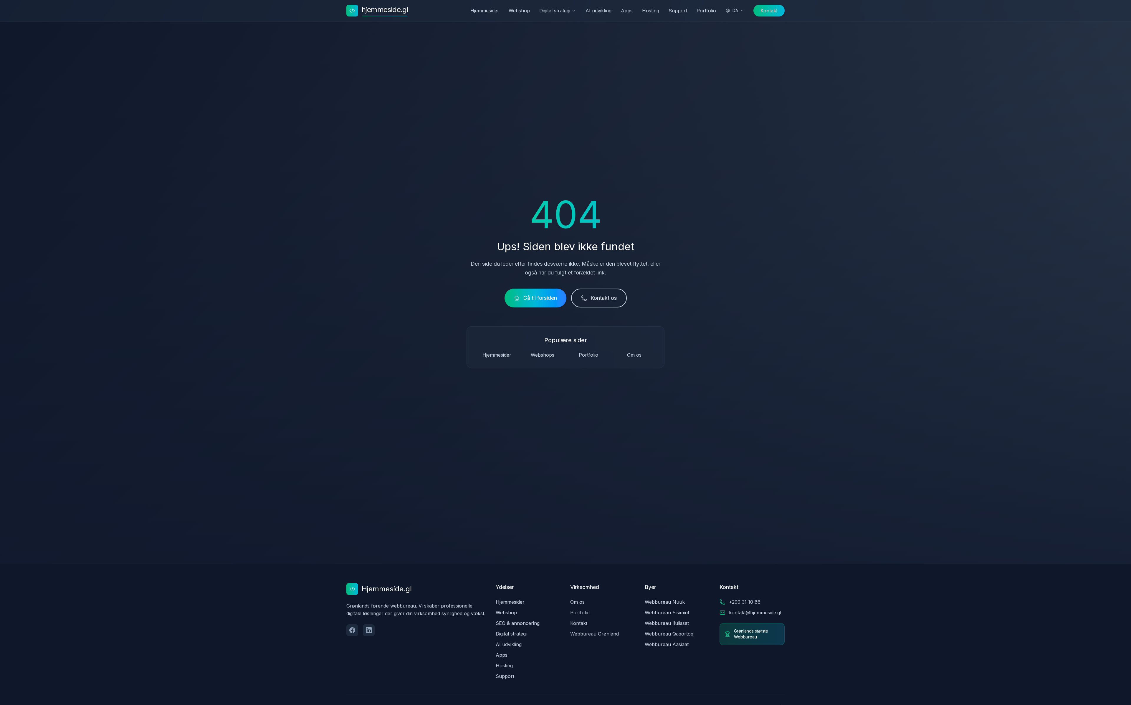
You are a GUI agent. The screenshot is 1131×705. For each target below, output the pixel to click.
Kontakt (769, 11)
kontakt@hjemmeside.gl (755, 612)
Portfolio (706, 11)
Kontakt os (604, 298)
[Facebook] (352, 630)
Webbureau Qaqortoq (669, 634)
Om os (634, 355)
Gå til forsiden (540, 298)
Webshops (542, 355)
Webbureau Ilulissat (667, 623)
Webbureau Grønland (594, 634)
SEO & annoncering (518, 623)
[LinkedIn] (369, 630)
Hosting (650, 11)
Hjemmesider (484, 11)
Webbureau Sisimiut (667, 612)
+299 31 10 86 (744, 602)
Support (678, 11)
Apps (627, 11)
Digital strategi (554, 11)
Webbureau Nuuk (665, 602)
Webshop (519, 11)
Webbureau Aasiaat (667, 644)
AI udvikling (598, 11)
